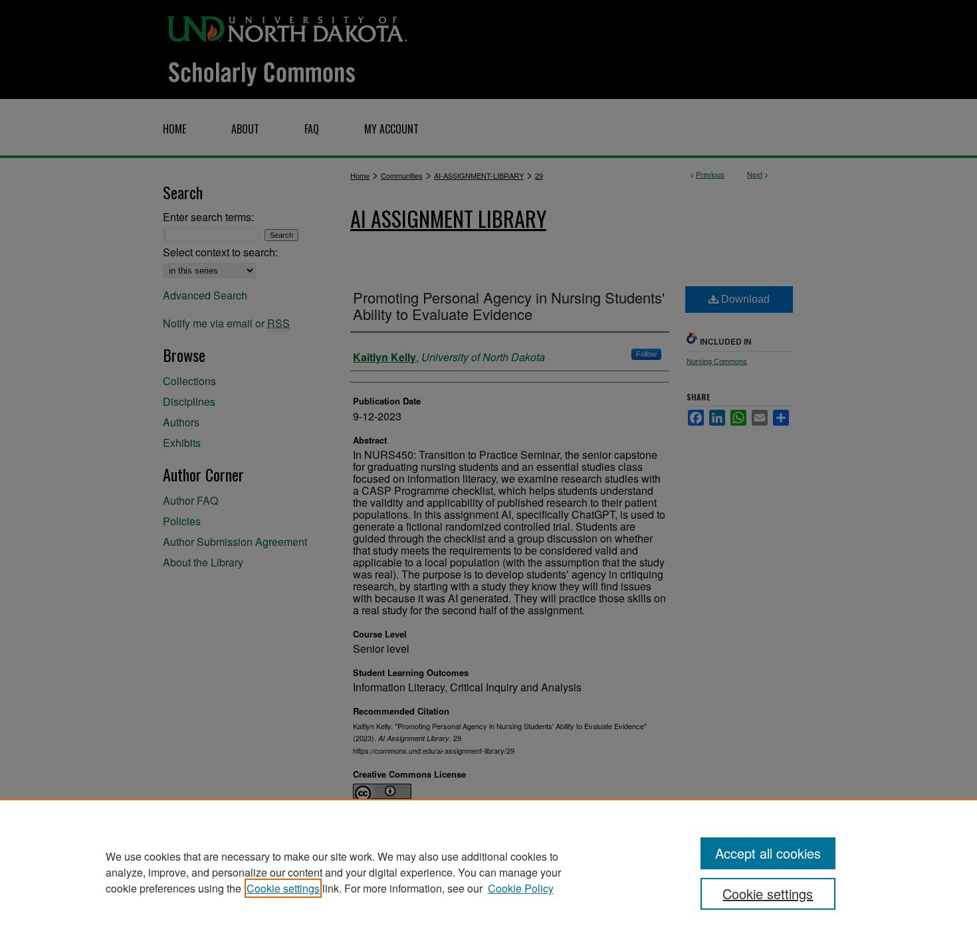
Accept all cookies (768, 853)
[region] (488, 872)
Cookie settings (283, 888)
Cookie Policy (521, 888)
